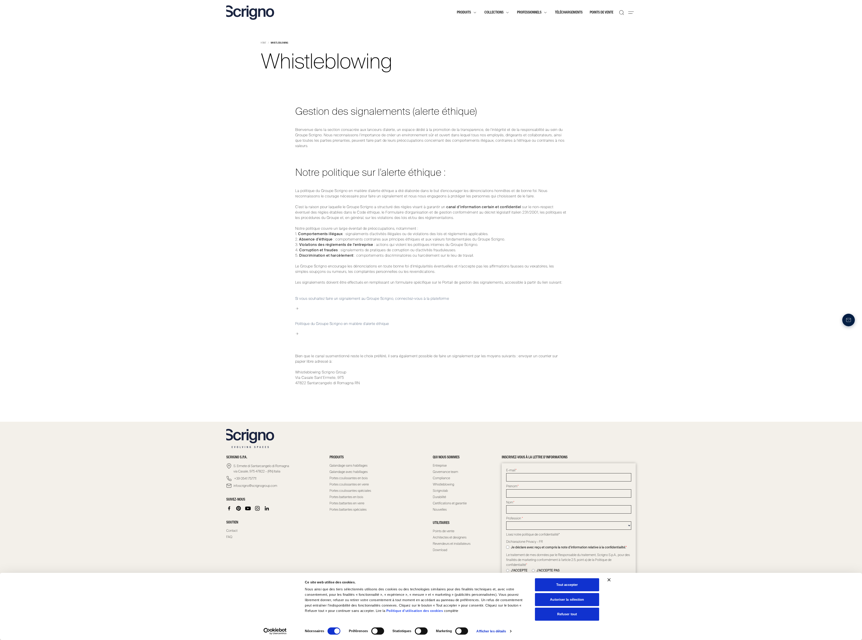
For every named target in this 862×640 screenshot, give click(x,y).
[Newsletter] (848, 320)
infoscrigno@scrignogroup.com (255, 486)
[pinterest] (239, 508)
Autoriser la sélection (567, 599)
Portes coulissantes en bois (349, 478)
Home (263, 43)
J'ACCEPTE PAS (548, 570)
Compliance (441, 478)
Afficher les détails (491, 631)
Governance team (445, 472)
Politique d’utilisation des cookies (414, 611)
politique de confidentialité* (541, 534)
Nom (510, 502)
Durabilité (439, 497)
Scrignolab (440, 491)
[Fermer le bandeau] (609, 579)
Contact (231, 531)
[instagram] (257, 508)
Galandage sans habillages (348, 465)
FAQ (229, 537)
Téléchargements (569, 12)
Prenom (512, 486)
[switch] (377, 631)
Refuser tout (567, 614)
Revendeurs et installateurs (452, 544)
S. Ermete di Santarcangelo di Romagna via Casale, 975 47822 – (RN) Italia (261, 468)
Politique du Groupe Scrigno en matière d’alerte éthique (342, 323)
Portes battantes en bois (346, 497)
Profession (514, 518)
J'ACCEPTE (519, 570)
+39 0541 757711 (244, 479)
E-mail (511, 470)
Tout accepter (567, 585)
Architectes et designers (449, 537)
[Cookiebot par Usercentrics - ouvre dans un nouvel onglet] (275, 631)
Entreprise (440, 465)
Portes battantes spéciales (348, 510)
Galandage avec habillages (349, 472)
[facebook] (229, 508)
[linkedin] (267, 508)
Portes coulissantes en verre (349, 484)
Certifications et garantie (450, 503)
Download (440, 550)
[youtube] (248, 508)
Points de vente (601, 12)
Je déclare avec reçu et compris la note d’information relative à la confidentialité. (569, 547)
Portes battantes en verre (347, 503)
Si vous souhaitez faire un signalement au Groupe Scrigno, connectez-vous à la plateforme (372, 298)
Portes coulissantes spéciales (350, 491)
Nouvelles (440, 510)
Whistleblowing (443, 484)
